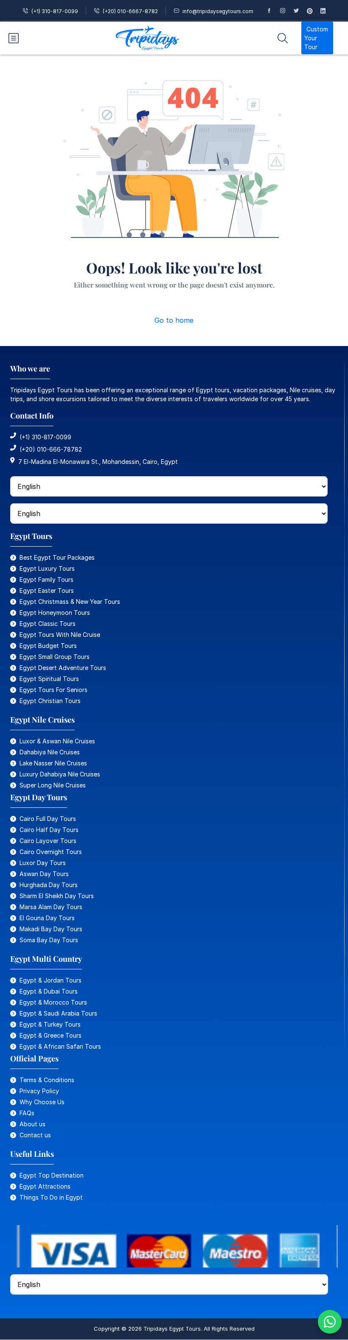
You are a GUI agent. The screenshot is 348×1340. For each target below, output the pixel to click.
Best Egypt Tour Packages (57, 557)
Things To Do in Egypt (51, 1197)
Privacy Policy (39, 1090)
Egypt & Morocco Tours (53, 1002)
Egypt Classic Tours (48, 623)
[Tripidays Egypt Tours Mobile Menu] (13, 38)
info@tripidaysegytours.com (217, 11)
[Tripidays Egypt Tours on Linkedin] (326, 10)
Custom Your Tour (316, 37)
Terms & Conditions (47, 1079)
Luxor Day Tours (43, 862)
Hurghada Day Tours (49, 884)
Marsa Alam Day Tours (51, 906)
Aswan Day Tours (44, 873)
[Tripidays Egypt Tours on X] (300, 10)
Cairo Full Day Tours (48, 818)
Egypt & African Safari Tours (60, 1046)
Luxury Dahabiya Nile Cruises (60, 774)
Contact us (35, 1135)
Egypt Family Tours (46, 579)
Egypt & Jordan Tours (50, 980)
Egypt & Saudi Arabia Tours (58, 1013)
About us (32, 1124)
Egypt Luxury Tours (47, 568)
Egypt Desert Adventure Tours (63, 667)
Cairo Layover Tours (48, 840)
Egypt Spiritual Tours (49, 678)
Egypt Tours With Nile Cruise (60, 634)
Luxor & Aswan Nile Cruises (57, 741)
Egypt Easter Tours (47, 590)
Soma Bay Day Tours (49, 940)
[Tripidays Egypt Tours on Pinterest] (313, 10)
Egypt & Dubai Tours (49, 991)
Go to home (174, 320)
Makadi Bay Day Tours (51, 928)
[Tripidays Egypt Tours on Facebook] (273, 10)
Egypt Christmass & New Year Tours (70, 601)
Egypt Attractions (45, 1186)
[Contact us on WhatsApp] (330, 1322)
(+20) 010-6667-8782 (130, 11)
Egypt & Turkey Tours (50, 1024)
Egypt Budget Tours (48, 645)
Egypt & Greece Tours (50, 1035)
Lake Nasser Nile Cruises (53, 763)
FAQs (27, 1113)
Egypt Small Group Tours (55, 656)
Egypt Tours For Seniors (53, 689)
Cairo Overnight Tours (51, 851)
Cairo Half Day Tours (49, 829)
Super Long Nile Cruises (53, 785)
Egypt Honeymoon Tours (55, 612)
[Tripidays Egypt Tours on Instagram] (286, 10)
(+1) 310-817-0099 (54, 11)
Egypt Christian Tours (50, 700)
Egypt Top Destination (52, 1175)
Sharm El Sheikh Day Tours (57, 895)
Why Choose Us (42, 1102)
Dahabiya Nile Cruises (50, 752)
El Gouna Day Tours (47, 917)
